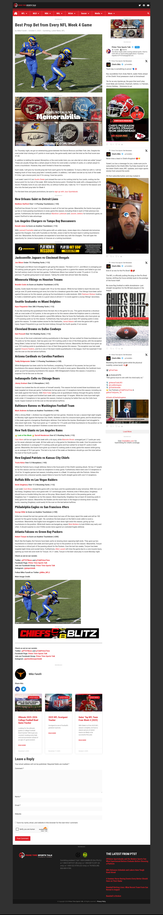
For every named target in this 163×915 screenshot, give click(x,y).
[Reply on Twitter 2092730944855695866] (108, 348)
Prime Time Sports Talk (37, 563)
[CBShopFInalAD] (58, 145)
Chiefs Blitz (116, 64)
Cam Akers (19, 440)
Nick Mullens (74, 524)
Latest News (56, 31)
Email (18, 805)
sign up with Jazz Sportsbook (66, 192)
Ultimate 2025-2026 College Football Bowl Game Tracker (28, 720)
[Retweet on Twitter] (110, 61)
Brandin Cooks (21, 285)
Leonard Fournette (26, 230)
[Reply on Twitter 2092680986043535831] (108, 426)
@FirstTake (113, 370)
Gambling (46, 31)
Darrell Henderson (42, 435)
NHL (58, 13)
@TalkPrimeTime (43, 560)
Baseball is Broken (113, 896)
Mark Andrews (21, 411)
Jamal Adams (68, 321)
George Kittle (20, 512)
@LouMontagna (115, 385)
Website (18, 814)
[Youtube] (148, 5)
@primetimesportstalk (33, 659)
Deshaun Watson (88, 294)
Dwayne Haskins (27, 349)
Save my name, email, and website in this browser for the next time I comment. (47, 823)
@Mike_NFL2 (44, 572)
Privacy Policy (101, 901)
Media (97, 13)
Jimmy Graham (21, 383)
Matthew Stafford (22, 204)
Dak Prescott (20, 334)
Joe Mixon (19, 262)
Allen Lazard (60, 549)
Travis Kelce (20, 463)
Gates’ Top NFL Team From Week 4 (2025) (88, 718)
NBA (46, 13)
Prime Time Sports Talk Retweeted (121, 61)
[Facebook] (144, 5)
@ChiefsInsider (115, 387)
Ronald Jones (20, 226)
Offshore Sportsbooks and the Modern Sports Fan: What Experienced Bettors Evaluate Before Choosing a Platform (127, 861)
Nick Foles (47, 393)
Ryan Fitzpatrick (21, 307)
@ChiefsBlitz (128, 64)
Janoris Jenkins (76, 214)
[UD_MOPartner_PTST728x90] (58, 254)
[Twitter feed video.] (127, 216)
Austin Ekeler (40, 179)
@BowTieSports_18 (113, 392)
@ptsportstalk (29, 568)
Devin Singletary (21, 485)
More (110, 13)
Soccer (84, 13)
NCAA (70, 13)
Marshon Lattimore (59, 214)
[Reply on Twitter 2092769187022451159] (108, 144)
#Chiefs (109, 397)
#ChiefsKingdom (119, 397)
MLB (35, 13)
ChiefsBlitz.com (128, 441)
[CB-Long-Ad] (58, 638)
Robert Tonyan (21, 537)
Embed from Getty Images (22, 579)
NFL (23, 13)
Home (16, 13)
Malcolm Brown (68, 440)
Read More (22, 745)
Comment (19, 768)
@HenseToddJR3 (115, 383)
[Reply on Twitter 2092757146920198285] (108, 256)
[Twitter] (140, 5)
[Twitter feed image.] (127, 115)
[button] (148, 13)
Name (18, 797)
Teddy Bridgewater (22, 361)
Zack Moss (27, 489)
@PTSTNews (27, 560)
